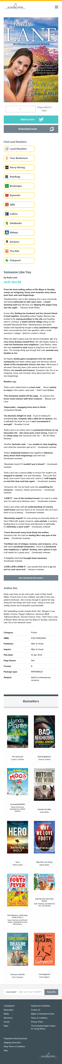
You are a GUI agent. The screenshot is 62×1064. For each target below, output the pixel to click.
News (6, 1026)
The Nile (14, 251)
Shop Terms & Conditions (14, 1046)
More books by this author (31, 578)
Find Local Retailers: (15, 141)
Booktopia (16, 186)
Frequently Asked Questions (15, 1038)
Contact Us (35, 1010)
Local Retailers (18, 148)
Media (6, 1014)
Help (5, 1050)
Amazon (14, 241)
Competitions (9, 1006)
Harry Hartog (17, 167)
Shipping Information (12, 1042)
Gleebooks (16, 223)
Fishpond (15, 260)
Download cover (27, 128)
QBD (12, 204)
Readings (15, 176)
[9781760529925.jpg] (31, 59)
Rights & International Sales (42, 1014)
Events (7, 1022)
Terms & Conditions (39, 1018)
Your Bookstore (19, 158)
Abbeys (14, 232)
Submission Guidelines (40, 1006)
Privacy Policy (37, 1022)
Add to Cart (27, 119)
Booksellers (9, 1010)
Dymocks (15, 195)
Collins (14, 213)
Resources (8, 1018)
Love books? (11, 992)
